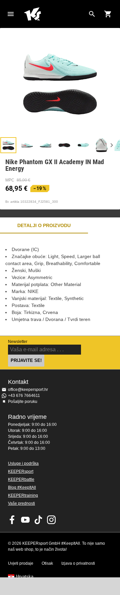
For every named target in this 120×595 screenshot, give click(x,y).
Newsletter (17, 341)
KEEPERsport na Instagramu (51, 519)
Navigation (11, 14)
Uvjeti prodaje (20, 563)
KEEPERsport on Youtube (25, 519)
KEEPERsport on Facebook (12, 519)
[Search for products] (92, 14)
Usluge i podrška (23, 463)
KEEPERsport (20, 471)
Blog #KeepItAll (22, 487)
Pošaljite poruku (22, 401)
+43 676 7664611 (24, 395)
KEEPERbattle (21, 479)
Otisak (47, 563)
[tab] (8, 145)
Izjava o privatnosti (78, 563)
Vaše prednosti (21, 503)
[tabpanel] (60, 284)
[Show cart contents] (108, 14)
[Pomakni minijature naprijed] (111, 145)
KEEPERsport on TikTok (38, 519)
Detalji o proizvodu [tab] (44, 225)
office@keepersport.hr (28, 389)
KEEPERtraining (23, 495)
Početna (54, 14)
